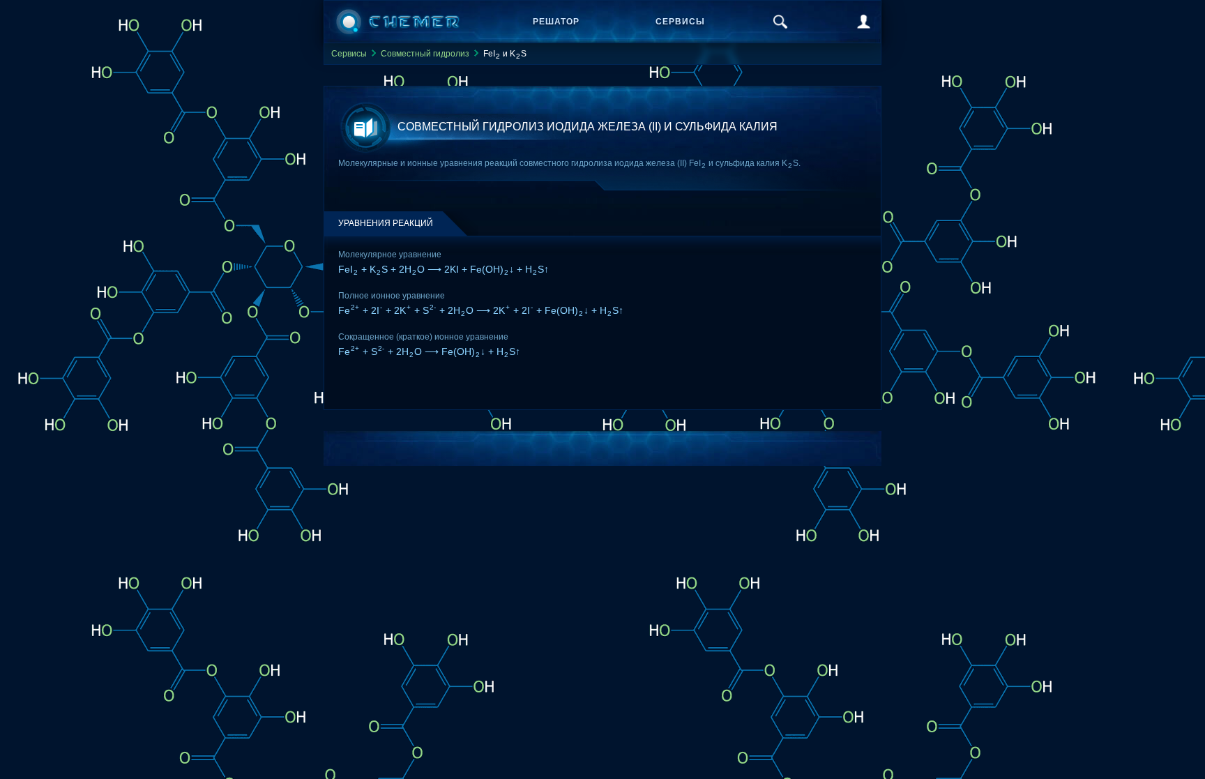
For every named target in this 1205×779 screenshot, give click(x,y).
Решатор (556, 22)
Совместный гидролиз (425, 54)
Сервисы (680, 22)
